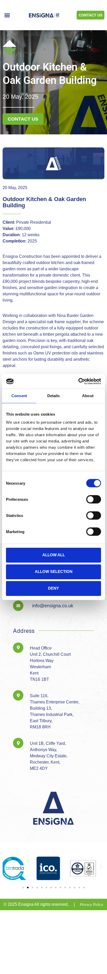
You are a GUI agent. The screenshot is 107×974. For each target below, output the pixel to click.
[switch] (93, 499)
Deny (53, 588)
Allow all (53, 555)
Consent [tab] (19, 396)
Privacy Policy (91, 904)
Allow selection (53, 571)
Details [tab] (53, 396)
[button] (7, 15)
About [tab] (87, 396)
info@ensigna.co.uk (52, 605)
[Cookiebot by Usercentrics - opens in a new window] (78, 381)
